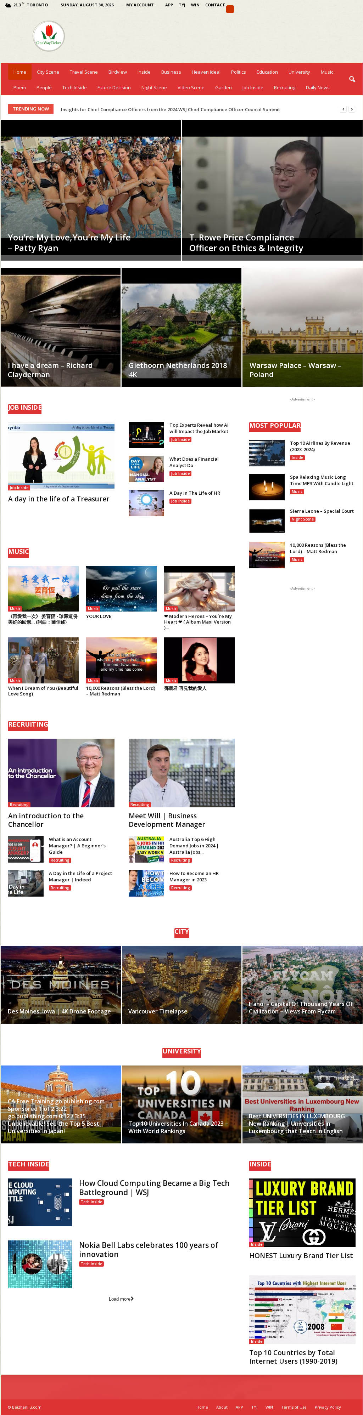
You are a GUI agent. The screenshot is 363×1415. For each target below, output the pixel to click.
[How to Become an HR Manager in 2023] (146, 883)
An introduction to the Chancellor (46, 820)
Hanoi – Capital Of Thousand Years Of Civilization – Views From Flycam (301, 1007)
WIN (195, 4)
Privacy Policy (328, 1407)
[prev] (343, 109)
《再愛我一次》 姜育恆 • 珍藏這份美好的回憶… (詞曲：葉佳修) (43, 619)
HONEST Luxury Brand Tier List (301, 1255)
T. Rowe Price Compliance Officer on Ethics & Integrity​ (246, 242)
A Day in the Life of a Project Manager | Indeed (80, 876)
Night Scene (154, 87)
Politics (238, 72)
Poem (19, 87)
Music (327, 72)
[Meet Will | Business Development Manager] (182, 773)
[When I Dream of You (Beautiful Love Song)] (43, 660)
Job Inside (252, 87)
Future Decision (114, 87)
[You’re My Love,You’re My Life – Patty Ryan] (91, 187)
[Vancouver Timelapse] (181, 985)
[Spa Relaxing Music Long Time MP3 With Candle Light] (267, 487)
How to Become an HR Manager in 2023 (194, 876)
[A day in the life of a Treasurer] (61, 456)
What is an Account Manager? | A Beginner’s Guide (77, 845)
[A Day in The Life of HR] (146, 503)
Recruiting (284, 87)
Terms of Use (294, 1407)
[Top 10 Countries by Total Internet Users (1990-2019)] (302, 1309)
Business (171, 72)
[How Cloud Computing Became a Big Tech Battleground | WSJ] (40, 1202)
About (222, 1407)
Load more (119, 1299)
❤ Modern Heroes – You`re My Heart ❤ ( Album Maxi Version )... (198, 622)
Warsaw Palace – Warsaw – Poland (295, 369)
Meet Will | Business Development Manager (167, 820)
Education (267, 72)
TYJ (182, 4)
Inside (144, 72)
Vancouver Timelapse (158, 1011)
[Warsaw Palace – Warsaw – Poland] (302, 338)
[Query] (230, 9)
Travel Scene (84, 72)
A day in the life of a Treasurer (59, 499)
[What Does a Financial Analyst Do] (146, 469)
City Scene (48, 72)
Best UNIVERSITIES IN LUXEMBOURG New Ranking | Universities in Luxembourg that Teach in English (297, 1123)
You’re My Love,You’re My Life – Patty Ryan (69, 242)
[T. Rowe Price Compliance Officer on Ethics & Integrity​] (272, 187)
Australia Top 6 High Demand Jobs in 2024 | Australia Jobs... (194, 845)
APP (169, 4)
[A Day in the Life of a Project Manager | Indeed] (26, 883)
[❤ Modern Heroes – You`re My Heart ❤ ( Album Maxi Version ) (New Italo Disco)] (199, 589)
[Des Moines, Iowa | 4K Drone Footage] (61, 985)
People (44, 87)
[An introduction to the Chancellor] (61, 773)
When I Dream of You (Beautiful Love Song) (43, 691)
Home (19, 72)
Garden (223, 87)
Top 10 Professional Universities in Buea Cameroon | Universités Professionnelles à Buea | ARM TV (172, 109)
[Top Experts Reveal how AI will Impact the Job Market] (146, 435)
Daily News (318, 87)
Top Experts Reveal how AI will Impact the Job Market (199, 428)
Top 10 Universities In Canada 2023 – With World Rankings (178, 1127)
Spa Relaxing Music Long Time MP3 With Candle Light (321, 480)
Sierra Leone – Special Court (322, 511)
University (299, 72)
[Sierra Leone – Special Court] (267, 521)
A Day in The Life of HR (194, 493)
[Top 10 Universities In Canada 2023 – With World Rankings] (181, 1104)
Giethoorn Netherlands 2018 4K (178, 369)
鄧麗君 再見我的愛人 (185, 688)
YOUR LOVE (98, 616)
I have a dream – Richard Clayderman (50, 369)
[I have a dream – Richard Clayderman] (61, 331)
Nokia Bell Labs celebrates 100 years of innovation (148, 1249)
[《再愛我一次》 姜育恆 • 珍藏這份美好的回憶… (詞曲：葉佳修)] (43, 589)
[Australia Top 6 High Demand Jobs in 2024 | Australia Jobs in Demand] (146, 849)
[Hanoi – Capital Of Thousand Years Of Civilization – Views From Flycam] (302, 985)
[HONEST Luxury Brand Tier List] (302, 1212)
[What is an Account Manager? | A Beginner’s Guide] (26, 849)
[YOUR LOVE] (121, 589)
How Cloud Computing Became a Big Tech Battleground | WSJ (154, 1187)
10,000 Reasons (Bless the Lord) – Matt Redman (120, 691)
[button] (352, 79)
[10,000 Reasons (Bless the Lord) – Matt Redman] (121, 660)
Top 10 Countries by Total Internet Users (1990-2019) (293, 1357)
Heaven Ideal (206, 72)
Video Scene (191, 87)
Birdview (117, 72)
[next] (351, 109)
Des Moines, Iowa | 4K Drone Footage (59, 1011)
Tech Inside (74, 87)
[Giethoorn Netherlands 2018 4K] (181, 331)
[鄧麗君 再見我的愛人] (199, 660)
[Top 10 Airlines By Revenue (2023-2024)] (267, 453)
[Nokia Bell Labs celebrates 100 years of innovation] (40, 1264)
